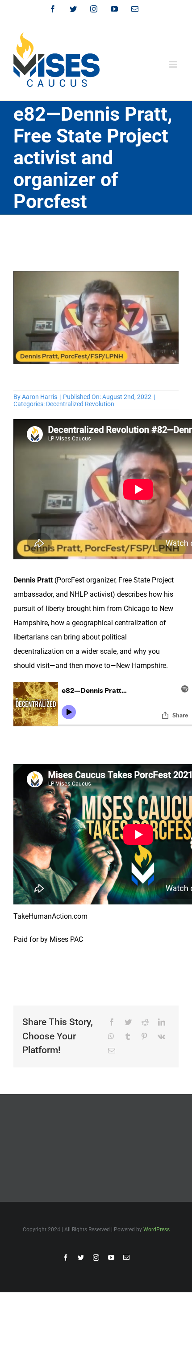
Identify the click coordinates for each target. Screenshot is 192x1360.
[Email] (112, 1051)
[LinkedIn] (162, 1022)
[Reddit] (145, 1022)
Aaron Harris (39, 396)
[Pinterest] (144, 1037)
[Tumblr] (128, 1037)
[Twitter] (128, 1022)
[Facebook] (112, 1022)
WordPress (156, 1229)
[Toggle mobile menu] (174, 64)
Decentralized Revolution (80, 403)
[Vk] (161, 1037)
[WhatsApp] (111, 1037)
